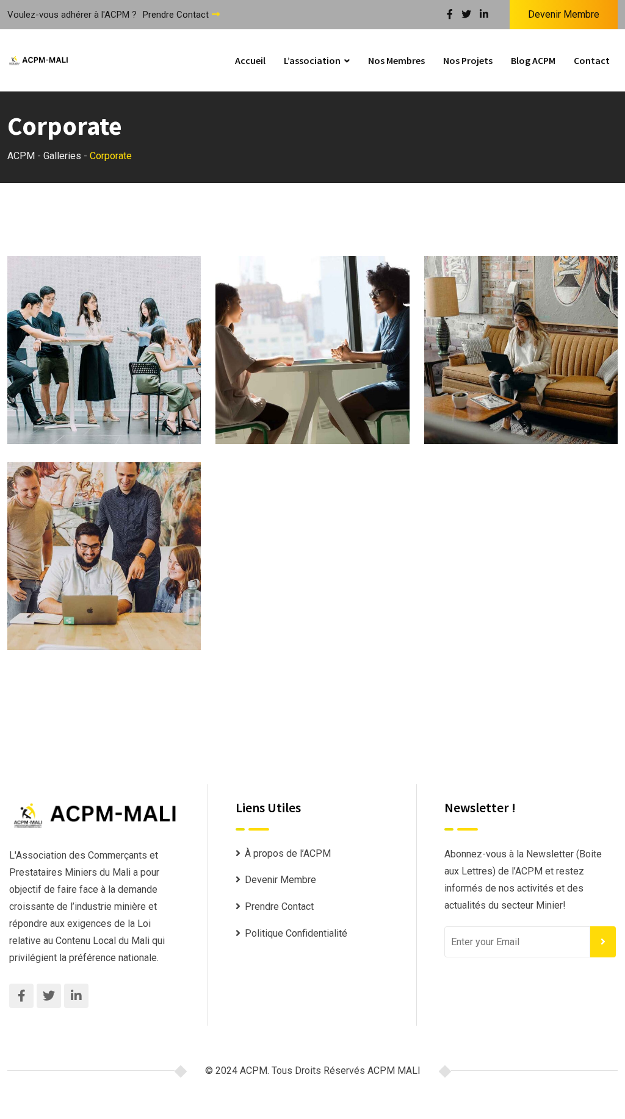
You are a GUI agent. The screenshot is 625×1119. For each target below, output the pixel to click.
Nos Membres (396, 60)
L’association (312, 60)
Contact (592, 60)
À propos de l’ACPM (288, 853)
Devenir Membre (563, 14)
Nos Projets (468, 60)
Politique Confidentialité (296, 933)
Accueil (250, 60)
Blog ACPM (533, 60)
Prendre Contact (176, 14)
